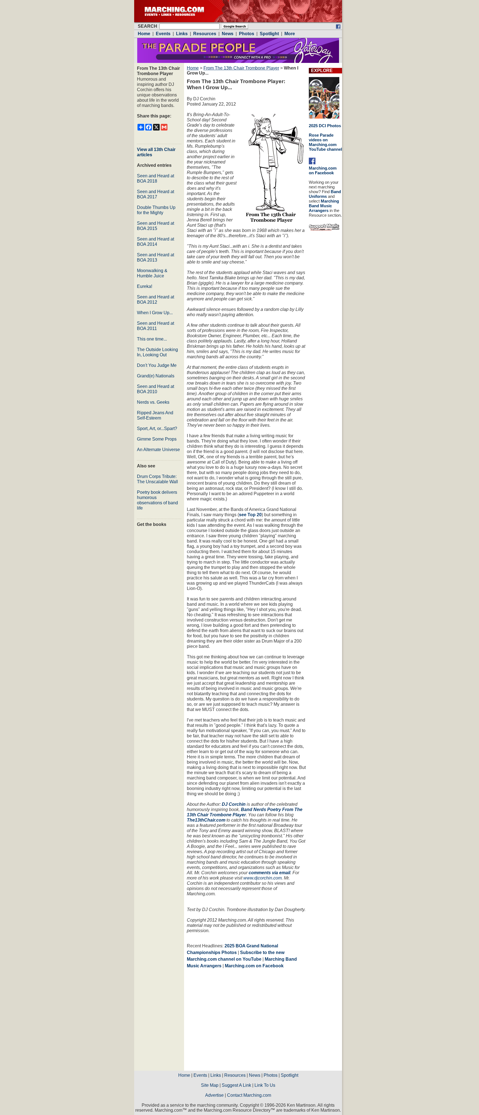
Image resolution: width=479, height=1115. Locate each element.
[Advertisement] (233, 1021)
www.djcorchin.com (262, 878)
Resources (235, 1075)
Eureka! (144, 286)
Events (200, 1075)
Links (215, 1075)
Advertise (214, 1095)
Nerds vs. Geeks (153, 402)
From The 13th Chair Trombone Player (241, 68)
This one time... (152, 339)
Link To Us (264, 1085)
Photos (270, 1075)
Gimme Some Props (157, 439)
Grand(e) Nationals (155, 376)
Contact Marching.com (249, 1095)
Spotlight (289, 1075)
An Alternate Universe (158, 449)
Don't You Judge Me (157, 365)
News (254, 1075)
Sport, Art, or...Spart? (157, 428)
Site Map (209, 1085)
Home (193, 68)
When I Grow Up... (155, 312)
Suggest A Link (236, 1085)
